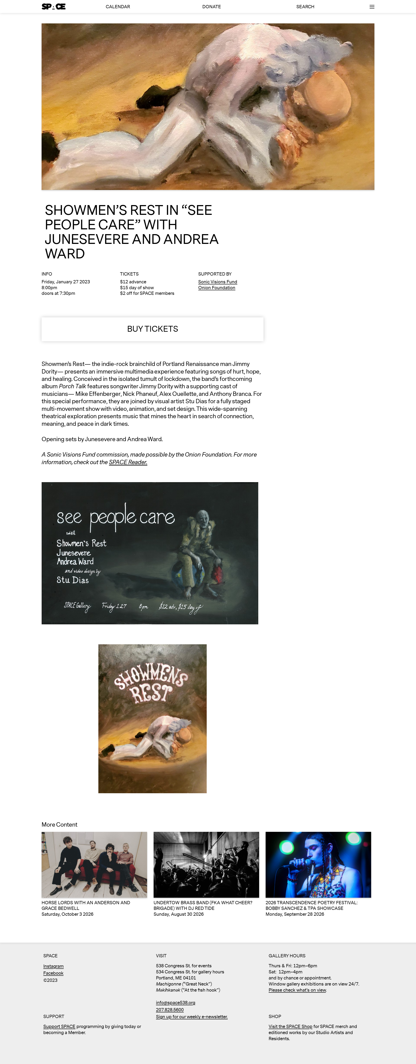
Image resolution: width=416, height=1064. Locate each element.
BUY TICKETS (152, 329)
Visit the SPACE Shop (290, 1026)
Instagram (53, 966)
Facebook (53, 973)
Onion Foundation (216, 288)
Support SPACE (59, 1026)
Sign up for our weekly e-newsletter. (192, 1017)
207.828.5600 (170, 1010)
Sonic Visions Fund (217, 282)
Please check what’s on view (297, 990)
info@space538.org (175, 1003)
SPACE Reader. (128, 462)
